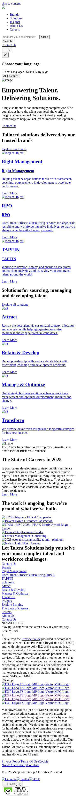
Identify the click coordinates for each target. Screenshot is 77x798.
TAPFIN (7, 578)
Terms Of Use (30, 761)
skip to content (11, 3)
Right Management (14, 571)
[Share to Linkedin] (9, 779)
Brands (14, 14)
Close (44, 36)
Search (7, 41)
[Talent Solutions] (3, 7)
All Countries (10, 76)
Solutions (16, 18)
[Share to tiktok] (34, 779)
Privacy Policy (31, 639)
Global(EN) (14, 784)
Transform (8, 597)
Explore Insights (12, 604)
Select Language (37, 71)
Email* (6, 630)
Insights (15, 22)
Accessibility (18, 765)
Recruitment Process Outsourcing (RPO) (28, 575)
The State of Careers (15, 608)
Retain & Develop (13, 589)
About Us (16, 25)
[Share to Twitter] (23, 779)
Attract (6, 586)
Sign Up (8, 680)
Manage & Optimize (15, 593)
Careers (15, 29)
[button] (38, 324)
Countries (33, 765)
